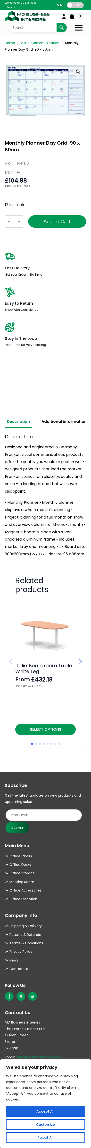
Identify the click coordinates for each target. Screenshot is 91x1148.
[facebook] (9, 996)
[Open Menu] (79, 27)
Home (10, 42)
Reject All (45, 1137)
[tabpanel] (45, 496)
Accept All (45, 1111)
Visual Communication (40, 42)
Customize (45, 1124)
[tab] (18, 422)
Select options (45, 729)
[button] (78, 72)
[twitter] (21, 996)
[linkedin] (32, 996)
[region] (45, 1103)
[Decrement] (8, 221)
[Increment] (19, 221)
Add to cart (57, 221)
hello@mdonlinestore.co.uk (40, 1057)
